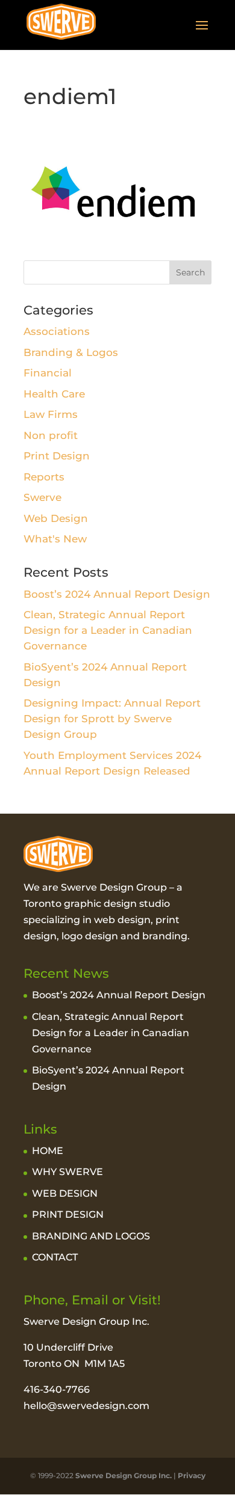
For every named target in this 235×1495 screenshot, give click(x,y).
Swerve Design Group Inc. (123, 1475)
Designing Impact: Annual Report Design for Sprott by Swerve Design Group (112, 718)
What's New (55, 539)
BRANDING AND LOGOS (91, 1236)
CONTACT (55, 1257)
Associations (57, 331)
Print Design (57, 456)
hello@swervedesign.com (86, 1405)
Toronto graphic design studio (97, 903)
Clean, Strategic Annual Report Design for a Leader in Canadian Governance (108, 630)
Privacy (191, 1475)
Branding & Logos (71, 352)
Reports (44, 477)
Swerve (42, 497)
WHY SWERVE (67, 1171)
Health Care (54, 394)
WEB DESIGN (65, 1193)
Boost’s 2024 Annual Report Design (117, 594)
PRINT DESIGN (68, 1214)
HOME (47, 1150)
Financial (48, 373)
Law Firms (51, 414)
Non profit (51, 435)
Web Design (56, 518)
